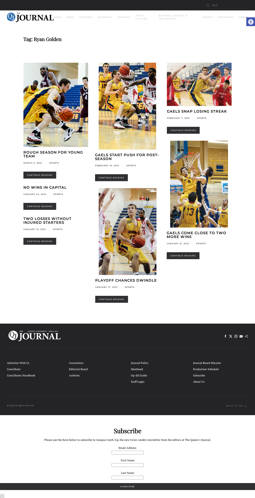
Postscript (225, 17)
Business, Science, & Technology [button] (173, 17)
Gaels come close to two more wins (196, 235)
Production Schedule (206, 369)
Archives (74, 375)
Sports (54, 163)
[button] (250, 21)
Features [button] (85, 17)
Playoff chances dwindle (126, 280)
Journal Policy (139, 363)
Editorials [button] (105, 17)
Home (57, 17)
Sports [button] (207, 17)
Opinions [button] (124, 17)
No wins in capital (45, 187)
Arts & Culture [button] (141, 17)
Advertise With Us (18, 363)
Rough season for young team (53, 154)
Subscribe (199, 375)
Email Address (127, 448)
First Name (127, 460)
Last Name (127, 473)
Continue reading (40, 175)
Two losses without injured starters (47, 221)
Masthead (137, 369)
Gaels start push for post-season (127, 157)
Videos (243, 17)
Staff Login (137, 382)
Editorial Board (78, 369)
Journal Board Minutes (207, 363)
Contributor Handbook (21, 375)
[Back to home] (30, 17)
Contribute (13, 369)
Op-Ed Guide (139, 375)
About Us (199, 382)
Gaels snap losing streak (197, 111)
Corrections (76, 363)
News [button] (70, 17)
